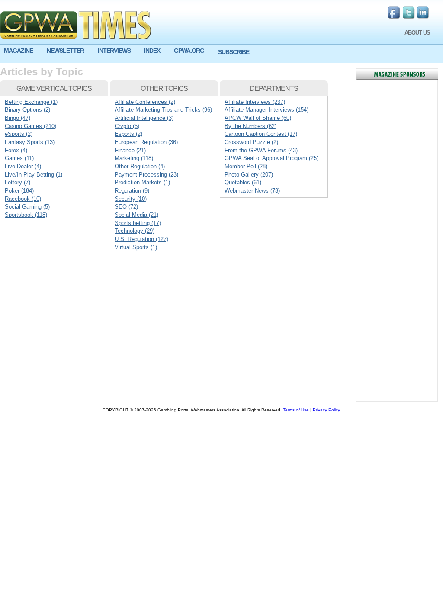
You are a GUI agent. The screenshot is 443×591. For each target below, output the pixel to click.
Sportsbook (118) (26, 215)
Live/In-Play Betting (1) (33, 174)
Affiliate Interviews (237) (255, 102)
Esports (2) (128, 134)
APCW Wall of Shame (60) (258, 118)
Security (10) (131, 199)
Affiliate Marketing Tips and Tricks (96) (163, 109)
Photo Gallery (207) (249, 174)
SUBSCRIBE (233, 51)
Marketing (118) (134, 158)
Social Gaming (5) (27, 206)
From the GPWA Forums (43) (261, 150)
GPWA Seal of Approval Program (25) (271, 158)
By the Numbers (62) (250, 126)
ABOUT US (417, 32)
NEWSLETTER (65, 50)
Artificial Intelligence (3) (144, 118)
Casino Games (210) (30, 126)
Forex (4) (16, 150)
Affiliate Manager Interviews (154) (266, 109)
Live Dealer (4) (23, 166)
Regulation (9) (132, 190)
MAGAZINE (18, 50)
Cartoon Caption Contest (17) (261, 134)
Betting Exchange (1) (31, 102)
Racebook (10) (23, 199)
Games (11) (19, 158)
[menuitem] (21, 50)
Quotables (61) (243, 182)
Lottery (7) (17, 182)
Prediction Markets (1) (142, 182)
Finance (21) (130, 150)
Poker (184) (19, 190)
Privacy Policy (326, 410)
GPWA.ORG (189, 50)
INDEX (152, 50)
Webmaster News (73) (252, 190)
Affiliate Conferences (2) (145, 102)
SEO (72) (126, 206)
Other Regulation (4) (140, 166)
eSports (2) (18, 134)
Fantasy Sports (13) (30, 142)
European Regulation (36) (146, 142)
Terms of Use (296, 410)
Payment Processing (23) (146, 174)
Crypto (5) (127, 126)
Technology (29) (134, 231)
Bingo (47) (17, 118)
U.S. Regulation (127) (141, 239)
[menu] (221, 54)
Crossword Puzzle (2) (251, 142)
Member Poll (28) (246, 166)
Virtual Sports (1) (136, 247)
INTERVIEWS (114, 50)
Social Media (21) (136, 215)
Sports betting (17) (138, 223)
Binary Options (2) (27, 109)
